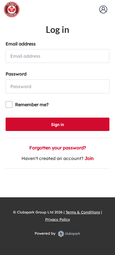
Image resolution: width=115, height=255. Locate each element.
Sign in (57, 124)
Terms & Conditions (83, 212)
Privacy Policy (57, 219)
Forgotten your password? (57, 147)
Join (89, 158)
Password (16, 74)
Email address (21, 44)
